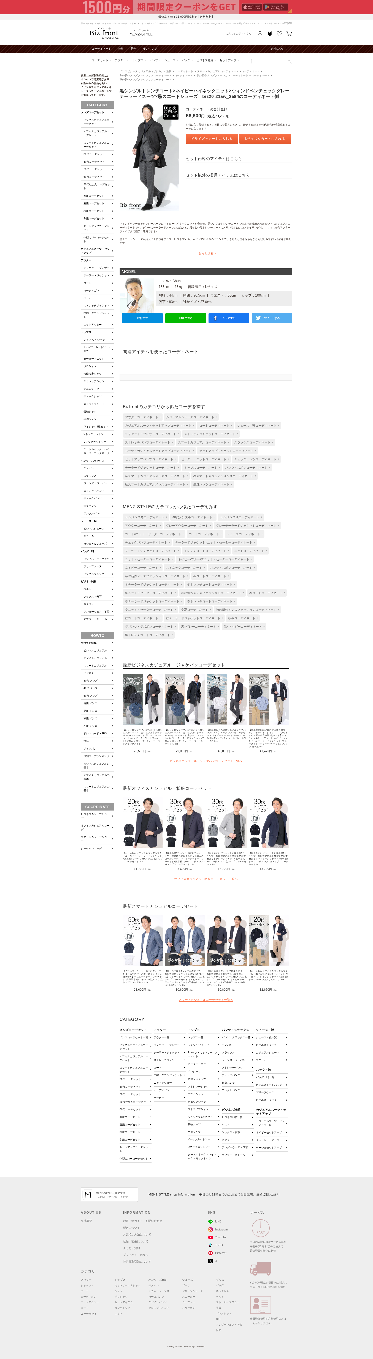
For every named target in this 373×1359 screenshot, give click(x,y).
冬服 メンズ (90, 725)
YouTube (220, 1237)
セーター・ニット (198, 1063)
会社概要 (86, 1220)
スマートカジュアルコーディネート (218, 71)
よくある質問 (131, 1248)
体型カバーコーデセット (134, 1158)
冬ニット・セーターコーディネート (149, 593)
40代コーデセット (130, 1086)
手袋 (218, 1307)
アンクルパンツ (231, 1090)
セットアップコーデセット (134, 1149)
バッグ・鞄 (87, 551)
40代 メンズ (91, 688)
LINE (218, 1221)
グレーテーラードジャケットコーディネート (246, 525)
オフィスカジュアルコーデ (95, 827)
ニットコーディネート (249, 551)
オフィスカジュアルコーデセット (134, 1058)
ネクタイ (227, 1139)
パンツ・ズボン (158, 1279)
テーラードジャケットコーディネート (150, 467)
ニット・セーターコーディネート (147, 559)
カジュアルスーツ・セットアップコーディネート (158, 425)
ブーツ (186, 1285)
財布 (218, 1330)
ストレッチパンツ (232, 1067)
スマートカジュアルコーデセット (134, 1069)
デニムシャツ (195, 1094)
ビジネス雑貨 (204, 60)
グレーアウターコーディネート (187, 525)
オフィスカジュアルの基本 (96, 777)
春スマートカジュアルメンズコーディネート (223, 476)
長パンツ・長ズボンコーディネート (149, 626)
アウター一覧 (161, 1037)
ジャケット (87, 1285)
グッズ (220, 1279)
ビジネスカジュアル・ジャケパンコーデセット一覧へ (206, 761)
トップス (137, 60)
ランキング (150, 48)
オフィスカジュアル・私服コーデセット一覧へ (206, 879)
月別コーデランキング (96, 756)
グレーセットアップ (267, 1140)
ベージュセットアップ (269, 1147)
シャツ (118, 1291)
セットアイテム (124, 1302)
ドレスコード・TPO (95, 733)
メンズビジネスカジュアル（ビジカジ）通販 (145, 71)
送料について (279, 48)
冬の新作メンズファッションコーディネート (145, 75)
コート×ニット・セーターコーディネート (153, 534)
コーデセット (100, 60)
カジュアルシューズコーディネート (190, 417)
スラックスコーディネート (252, 442)
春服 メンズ (90, 703)
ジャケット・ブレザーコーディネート (150, 434)
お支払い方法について (137, 1234)
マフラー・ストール (233, 1154)
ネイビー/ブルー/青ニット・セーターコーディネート (213, 559)
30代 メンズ (91, 680)
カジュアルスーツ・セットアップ (95, 250)
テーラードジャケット (167, 1052)
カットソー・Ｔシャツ (128, 1285)
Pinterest (220, 1253)
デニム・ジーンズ (159, 1291)
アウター (120, 60)
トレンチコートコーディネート (205, 551)
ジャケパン (90, 748)
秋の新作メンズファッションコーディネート (145, 79)
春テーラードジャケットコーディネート (152, 601)
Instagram (221, 1229)
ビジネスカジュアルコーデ (95, 816)
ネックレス (222, 1291)
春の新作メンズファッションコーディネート (222, 75)
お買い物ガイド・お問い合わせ (142, 1220)
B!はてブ (142, 318)
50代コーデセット (130, 1094)
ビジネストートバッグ (269, 1084)
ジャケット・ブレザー (167, 1044)
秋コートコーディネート (141, 618)
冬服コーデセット (130, 1139)
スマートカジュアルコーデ (95, 839)
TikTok (219, 1245)
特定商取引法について (137, 1261)
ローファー (188, 1302)
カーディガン (161, 1090)
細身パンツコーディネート (211, 484)
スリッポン (188, 1307)
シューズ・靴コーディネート (257, 425)
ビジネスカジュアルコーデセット (134, 1046)
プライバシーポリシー (137, 1255)
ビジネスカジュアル (95, 650)
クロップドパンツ (159, 1307)
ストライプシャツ (198, 1109)
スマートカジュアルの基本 (96, 788)
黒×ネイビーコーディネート (243, 626)
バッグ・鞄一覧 (265, 1077)
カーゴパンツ (156, 1296)
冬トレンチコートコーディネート (209, 584)
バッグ (186, 60)
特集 (121, 48)
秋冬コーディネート (241, 618)
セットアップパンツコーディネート (149, 459)
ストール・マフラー (227, 1302)
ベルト (226, 1124)
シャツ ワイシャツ (198, 1044)
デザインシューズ (192, 1291)
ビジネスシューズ (266, 1044)
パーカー (159, 1097)
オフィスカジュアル (95, 658)
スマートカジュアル (95, 665)
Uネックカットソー (199, 1146)
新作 (133, 48)
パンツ (154, 60)
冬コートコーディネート (209, 576)
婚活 (86, 741)
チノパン (227, 1044)
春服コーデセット (130, 1117)
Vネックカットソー (199, 1139)
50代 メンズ (91, 695)
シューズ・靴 (88, 521)
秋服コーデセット (130, 1132)
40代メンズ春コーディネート (192, 517)
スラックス (228, 1052)
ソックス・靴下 (231, 1132)
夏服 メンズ (90, 710)
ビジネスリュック (266, 1099)
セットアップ (228, 60)
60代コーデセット (130, 1109)
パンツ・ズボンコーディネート (246, 467)
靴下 (218, 1319)
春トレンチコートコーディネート (209, 601)
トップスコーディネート (200, 467)
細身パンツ (228, 1082)
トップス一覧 (195, 1037)
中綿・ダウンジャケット (168, 1075)
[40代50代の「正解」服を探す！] (289, 61)
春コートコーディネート (266, 593)
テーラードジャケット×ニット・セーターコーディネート (213, 542)
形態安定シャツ (197, 1079)
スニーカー (262, 1060)
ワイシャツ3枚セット (200, 1116)
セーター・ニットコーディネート (203, 459)
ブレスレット (224, 1313)
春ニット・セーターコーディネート (149, 609)
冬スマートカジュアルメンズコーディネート (155, 476)
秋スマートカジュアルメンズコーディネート (155, 484)
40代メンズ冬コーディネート (145, 517)
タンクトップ (122, 1307)
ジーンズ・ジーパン (233, 1060)
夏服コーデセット (130, 1124)
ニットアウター (163, 1082)
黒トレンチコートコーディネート (147, 635)
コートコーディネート (214, 425)
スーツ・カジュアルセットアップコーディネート (158, 450)
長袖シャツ (194, 1124)
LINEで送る (186, 318)
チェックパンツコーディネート (255, 459)
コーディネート (101, 48)
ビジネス (89, 673)
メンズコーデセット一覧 (134, 1037)
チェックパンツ (231, 1075)
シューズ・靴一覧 (266, 1037)
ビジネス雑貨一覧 (232, 1117)
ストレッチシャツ (198, 1086)
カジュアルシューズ (267, 1052)
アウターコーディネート (141, 417)
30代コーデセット (130, 1079)
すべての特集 (88, 642)
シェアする (228, 318)
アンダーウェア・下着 (235, 1147)
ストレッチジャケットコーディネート (209, 434)
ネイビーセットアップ (269, 1132)
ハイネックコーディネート (184, 567)
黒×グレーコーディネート (198, 626)
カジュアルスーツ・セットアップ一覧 (270, 1123)
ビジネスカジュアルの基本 (96, 765)
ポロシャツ (194, 1071)
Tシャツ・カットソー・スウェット (203, 1054)
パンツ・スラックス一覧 (236, 1037)
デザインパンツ (158, 1302)
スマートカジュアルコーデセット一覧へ (206, 999)
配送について (131, 1227)
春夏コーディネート (194, 609)
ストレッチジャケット (167, 1060)
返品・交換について (135, 1241)
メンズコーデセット (92, 112)
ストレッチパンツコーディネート (147, 442)
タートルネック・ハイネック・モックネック (202, 1156)
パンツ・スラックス (92, 460)
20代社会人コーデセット (134, 1101)
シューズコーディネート (243, 534)
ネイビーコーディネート (141, 567)
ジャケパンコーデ (91, 848)
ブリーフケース (265, 1092)
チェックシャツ (197, 1101)
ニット (118, 1313)
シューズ (169, 60)
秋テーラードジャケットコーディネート (193, 618)
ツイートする (272, 318)
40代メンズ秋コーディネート (240, 517)
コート (157, 1067)
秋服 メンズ (90, 718)
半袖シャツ (194, 1131)
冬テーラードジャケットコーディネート (152, 584)
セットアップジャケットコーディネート (226, 450)
